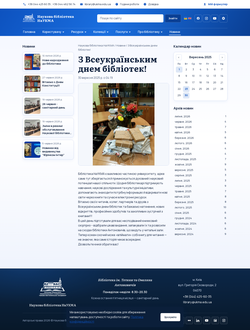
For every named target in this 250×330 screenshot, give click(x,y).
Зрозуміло (170, 317)
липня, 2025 (200, 180)
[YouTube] (214, 18)
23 (186, 89)
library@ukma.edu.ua (197, 302)
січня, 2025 (200, 212)
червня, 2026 (200, 121)
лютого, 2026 (200, 143)
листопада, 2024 (200, 223)
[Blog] (215, 320)
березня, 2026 (200, 138)
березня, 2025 (200, 202)
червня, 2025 (200, 186)
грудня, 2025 (200, 154)
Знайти (172, 18)
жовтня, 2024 (200, 228)
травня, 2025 (200, 191)
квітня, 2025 (200, 196)
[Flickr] (189, 320)
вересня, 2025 (200, 170)
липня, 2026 (200, 116)
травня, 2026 (200, 127)
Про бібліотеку (149, 32)
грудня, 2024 (200, 218)
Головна (29, 32)
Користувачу (51, 32)
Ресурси (77, 32)
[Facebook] (198, 18)
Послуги (122, 32)
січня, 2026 (200, 148)
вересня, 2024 (200, 234)
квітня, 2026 (200, 132)
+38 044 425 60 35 (39, 4)
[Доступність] (223, 18)
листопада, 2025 (200, 159)
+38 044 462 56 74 (64, 4)
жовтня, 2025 (200, 164)
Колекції (99, 32)
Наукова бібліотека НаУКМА (96, 45)
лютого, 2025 (200, 207)
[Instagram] (206, 18)
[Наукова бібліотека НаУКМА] (53, 288)
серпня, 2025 (200, 175)
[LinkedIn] (198, 320)
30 (186, 95)
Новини (174, 32)
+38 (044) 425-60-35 (197, 297)
